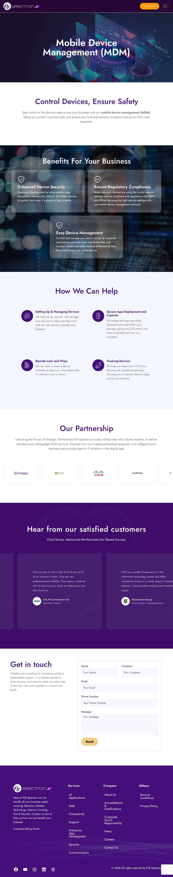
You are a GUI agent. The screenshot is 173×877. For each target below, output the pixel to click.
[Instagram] (34, 869)
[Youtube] (25, 869)
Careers (109, 839)
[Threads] (53, 869)
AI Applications (77, 796)
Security (74, 844)
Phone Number (89, 696)
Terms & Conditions (147, 796)
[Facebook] (16, 869)
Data (72, 806)
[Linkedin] (44, 869)
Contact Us (150, 6)
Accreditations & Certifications (113, 806)
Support (74, 822)
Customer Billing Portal (26, 829)
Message (86, 712)
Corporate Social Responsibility (113, 820)
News (108, 831)
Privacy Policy (149, 806)
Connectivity (76, 814)
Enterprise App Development (77, 833)
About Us (110, 794)
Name (84, 666)
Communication (79, 852)
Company (127, 666)
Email (84, 681)
